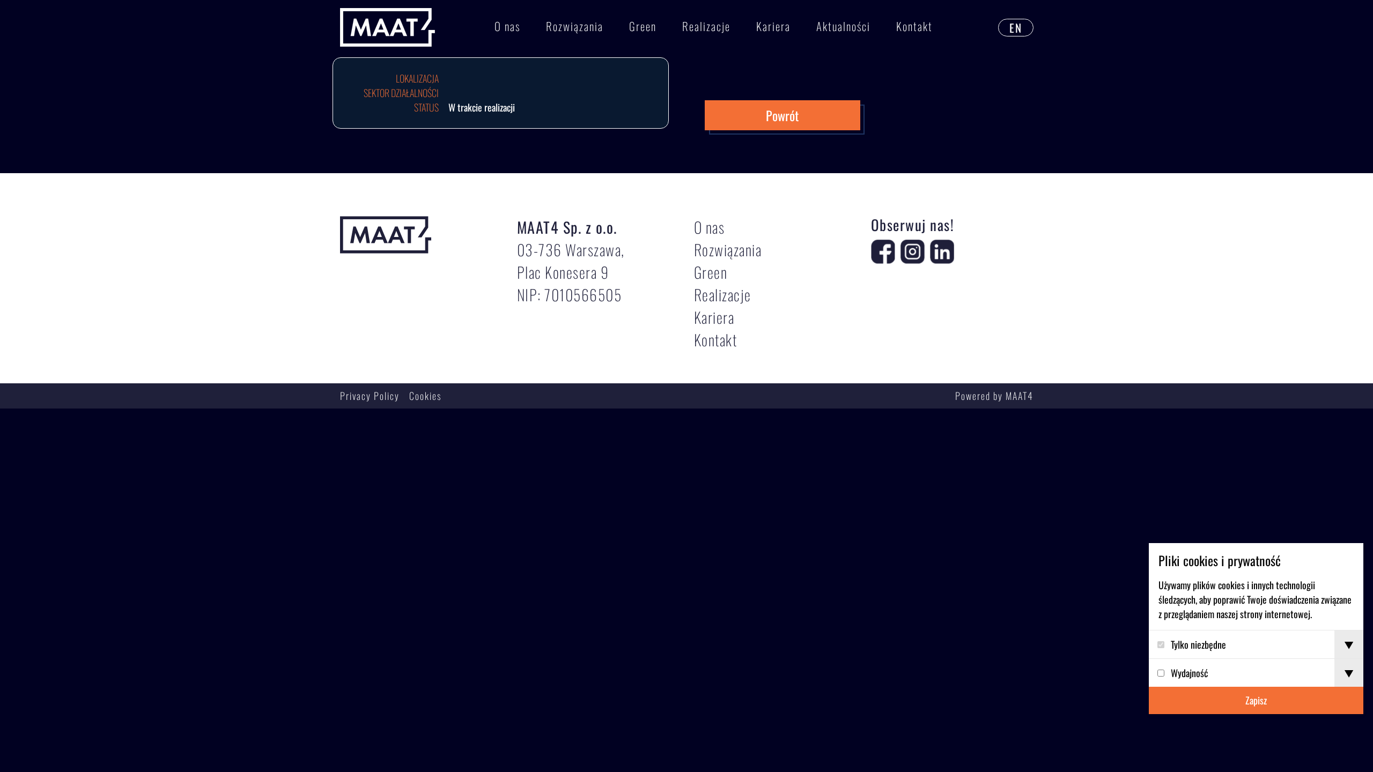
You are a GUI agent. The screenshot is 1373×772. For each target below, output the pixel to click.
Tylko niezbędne (1198, 644)
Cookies (425, 396)
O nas (507, 26)
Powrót (782, 115)
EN (1015, 27)
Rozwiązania (574, 26)
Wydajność (1189, 673)
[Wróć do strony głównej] (387, 27)
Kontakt (914, 26)
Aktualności (843, 26)
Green (642, 26)
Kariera (773, 26)
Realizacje (706, 26)
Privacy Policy (370, 396)
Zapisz (1256, 700)
